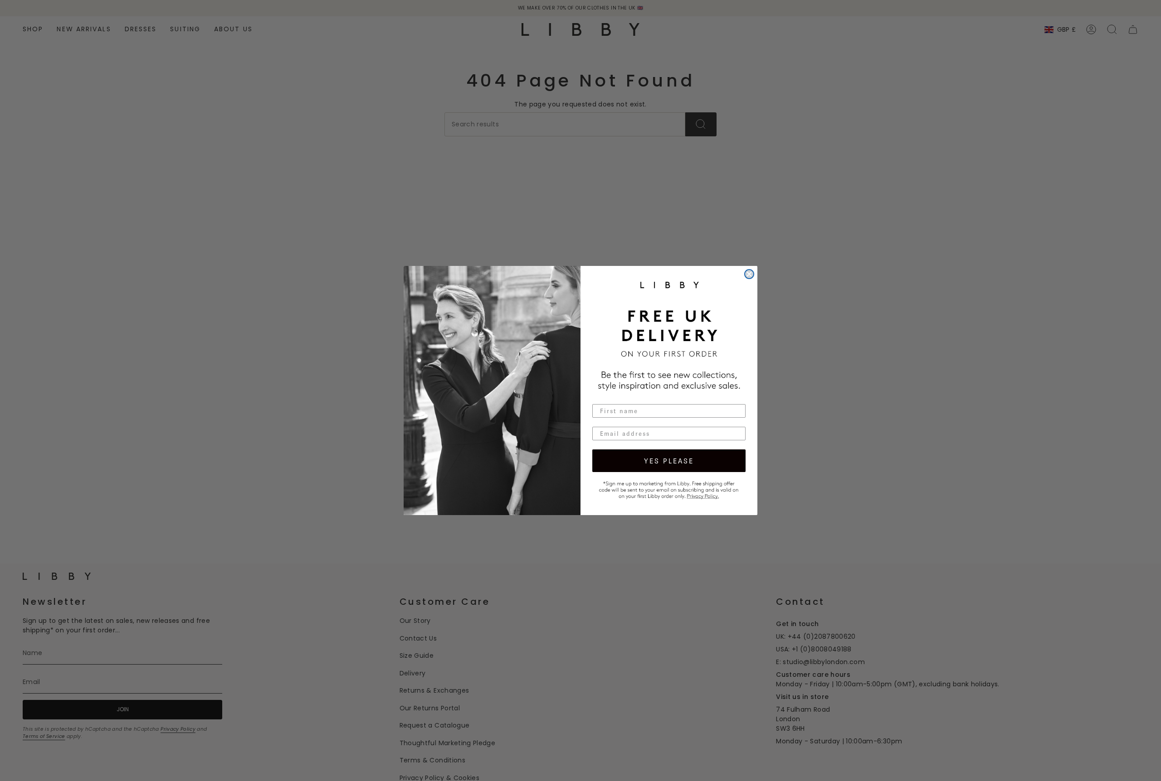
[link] (669, 489)
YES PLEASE (669, 461)
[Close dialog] (749, 274)
